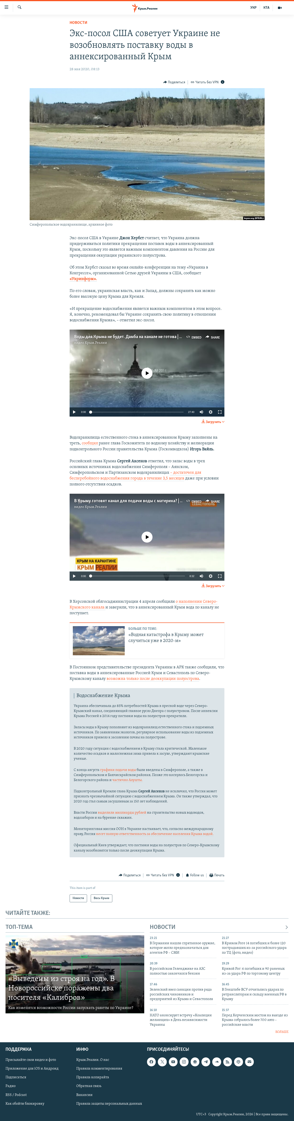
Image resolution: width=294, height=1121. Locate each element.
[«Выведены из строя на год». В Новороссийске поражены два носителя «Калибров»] (75, 974)
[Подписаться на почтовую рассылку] (249, 1062)
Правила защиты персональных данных (109, 1104)
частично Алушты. (127, 780)
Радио (11, 1086)
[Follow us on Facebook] (151, 1062)
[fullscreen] (219, 412)
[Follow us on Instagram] (184, 1062)
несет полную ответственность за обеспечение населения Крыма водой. (154, 834)
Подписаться (16, 1077)
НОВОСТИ (162, 927)
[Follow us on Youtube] (173, 1062)
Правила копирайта (92, 1077)
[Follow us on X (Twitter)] (162, 1062)
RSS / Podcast (16, 1095)
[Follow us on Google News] (195, 1062)
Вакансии (84, 1095)
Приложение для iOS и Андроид (32, 1069)
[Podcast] (238, 1062)
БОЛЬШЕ (281, 1032)
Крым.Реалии (96, 343)
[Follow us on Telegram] (205, 1062)
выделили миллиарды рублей (122, 813)
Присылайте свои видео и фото (31, 1060)
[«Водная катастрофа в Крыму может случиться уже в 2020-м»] (99, 640)
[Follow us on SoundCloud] (216, 1062)
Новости (78, 23)
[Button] (174, 82)
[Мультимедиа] (280, 8)
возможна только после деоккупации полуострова (153, 679)
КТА (266, 8)
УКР (253, 8)
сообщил (90, 443)
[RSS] (227, 1062)
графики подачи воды (118, 770)
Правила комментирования (99, 1069)
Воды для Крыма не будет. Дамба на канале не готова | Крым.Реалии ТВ (142, 337)
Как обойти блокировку (25, 1104)
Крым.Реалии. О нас (92, 1060)
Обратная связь (88, 1086)
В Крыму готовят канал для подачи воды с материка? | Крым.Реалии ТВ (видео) (150, 501)
